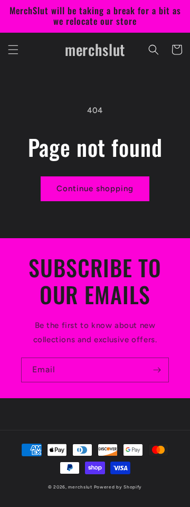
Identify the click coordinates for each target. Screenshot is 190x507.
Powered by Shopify (118, 487)
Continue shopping (95, 188)
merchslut (80, 487)
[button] (13, 49)
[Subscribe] (156, 370)
